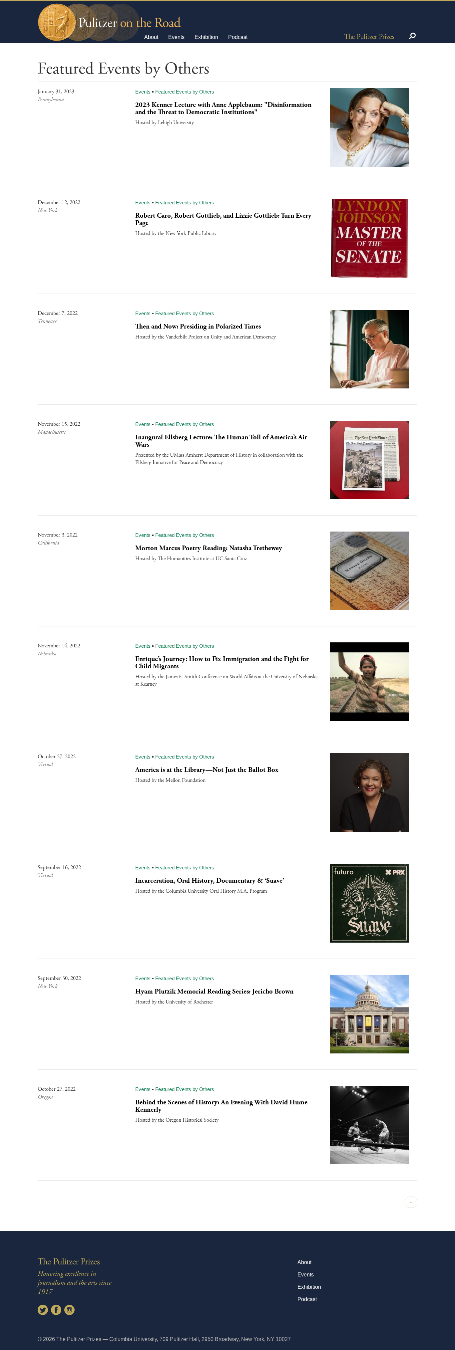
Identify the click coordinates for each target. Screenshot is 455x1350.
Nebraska (47, 653)
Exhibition (206, 37)
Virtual (45, 764)
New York (48, 210)
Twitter (43, 1310)
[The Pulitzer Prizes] (369, 36)
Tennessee (47, 321)
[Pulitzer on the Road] (108, 16)
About (151, 37)
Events (176, 37)
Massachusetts (51, 432)
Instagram (69, 1310)
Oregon (45, 1097)
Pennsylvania (51, 99)
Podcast (237, 37)
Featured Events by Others (184, 92)
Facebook (56, 1310)
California (48, 543)
